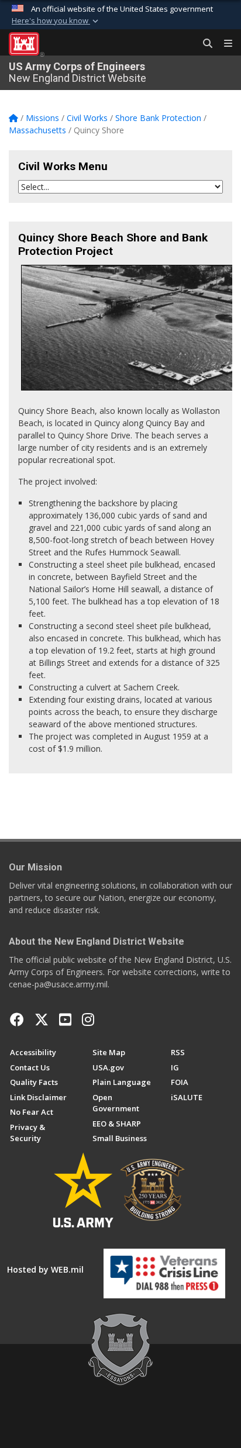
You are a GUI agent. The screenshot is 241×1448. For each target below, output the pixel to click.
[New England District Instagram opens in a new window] (88, 1019)
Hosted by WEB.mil (45, 1269)
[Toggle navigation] (223, 43)
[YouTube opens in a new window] (65, 1019)
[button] (56, 21)
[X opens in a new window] (42, 1019)
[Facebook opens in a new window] (17, 1019)
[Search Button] (203, 43)
